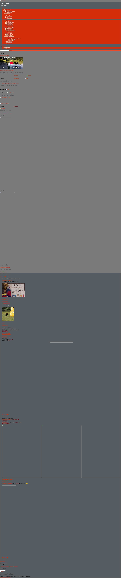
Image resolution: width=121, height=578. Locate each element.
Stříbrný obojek (7, 479)
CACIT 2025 (6, 334)
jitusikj (8, 55)
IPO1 (11, 70)
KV (4, 70)
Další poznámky (3, 561)
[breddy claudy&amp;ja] (7, 566)
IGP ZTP (5, 557)
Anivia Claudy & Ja (9, 43)
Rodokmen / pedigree (9, 14)
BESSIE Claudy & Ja (9, 33)
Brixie (17, 83)
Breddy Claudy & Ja (7, 13)
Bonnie (15, 83)
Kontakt (3, 46)
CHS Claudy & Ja (7, 47)
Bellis (10, 83)
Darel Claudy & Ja (9, 21)
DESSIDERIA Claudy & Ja (7, 280)
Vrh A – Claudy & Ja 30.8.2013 (9, 36)
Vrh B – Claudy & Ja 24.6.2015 (9, 27)
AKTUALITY (4, 276)
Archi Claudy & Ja (9, 41)
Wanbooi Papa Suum (3, 267)
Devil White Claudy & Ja (10, 22)
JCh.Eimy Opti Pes (15, 106)
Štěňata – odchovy (5, 19)
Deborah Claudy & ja (9, 23)
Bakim (3, 83)
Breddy (6, 83)
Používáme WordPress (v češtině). (5, 577)
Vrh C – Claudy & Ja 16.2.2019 (9, 26)
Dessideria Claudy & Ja (7, 9)
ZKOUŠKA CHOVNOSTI (12, 39)
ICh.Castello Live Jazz (15, 101)
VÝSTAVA (5, 414)
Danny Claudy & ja (9, 20)
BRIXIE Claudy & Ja (9, 35)
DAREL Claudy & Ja (6, 303)
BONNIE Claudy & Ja (9, 34)
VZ (3, 323)
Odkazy (5, 48)
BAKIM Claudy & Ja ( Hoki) (10, 30)
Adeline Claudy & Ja (9, 42)
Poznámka (1, 55)
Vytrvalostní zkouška (9, 12)
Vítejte (3, 7)
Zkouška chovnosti (9, 16)
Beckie (8, 83)
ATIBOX (5, 299)
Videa (3, 44)
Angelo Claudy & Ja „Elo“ (10, 37)
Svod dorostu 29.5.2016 (9, 28)
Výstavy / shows (8, 15)
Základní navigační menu (4, 5)
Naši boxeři (4, 8)
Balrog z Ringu (16, 75)
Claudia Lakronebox (16, 78)
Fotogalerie (4, 45)
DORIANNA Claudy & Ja (7, 337)
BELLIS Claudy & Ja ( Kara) (10, 32)
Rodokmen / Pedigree (9, 29)
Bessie (13, 83)
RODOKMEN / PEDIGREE (10, 11)
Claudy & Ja (4, 3)
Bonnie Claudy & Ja (7, 10)
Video (7, 17)
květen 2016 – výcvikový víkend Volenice (14, 38)
